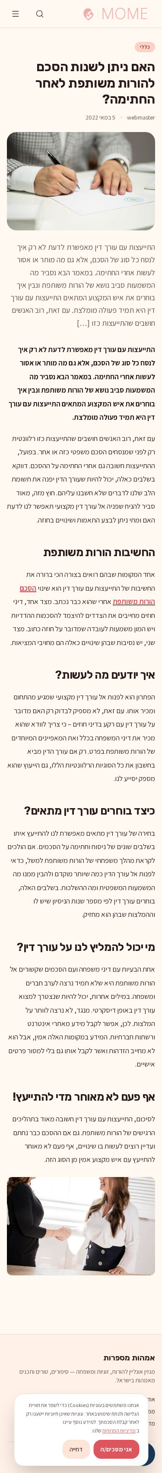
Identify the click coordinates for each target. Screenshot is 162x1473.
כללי (145, 47)
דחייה (76, 1449)
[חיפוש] (39, 13)
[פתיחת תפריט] (15, 13)
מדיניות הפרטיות (119, 1430)
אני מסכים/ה (116, 1449)
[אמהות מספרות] (115, 14)
